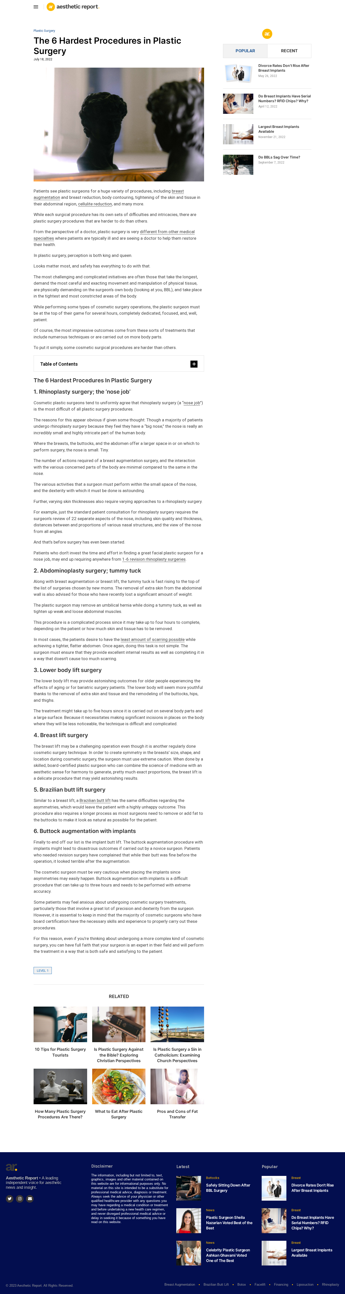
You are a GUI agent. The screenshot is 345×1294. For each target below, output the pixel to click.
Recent (289, 50)
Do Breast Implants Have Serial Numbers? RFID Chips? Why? (284, 98)
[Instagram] (19, 1199)
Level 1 (42, 971)
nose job (192, 402)
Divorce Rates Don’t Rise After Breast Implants (283, 68)
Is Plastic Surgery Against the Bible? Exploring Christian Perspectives (118, 1055)
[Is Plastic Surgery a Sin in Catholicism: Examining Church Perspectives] (177, 1024)
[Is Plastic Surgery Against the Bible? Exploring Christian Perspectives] (119, 1024)
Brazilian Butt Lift (216, 1284)
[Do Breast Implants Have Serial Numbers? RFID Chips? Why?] (238, 104)
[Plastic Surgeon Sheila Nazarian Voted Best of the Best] (188, 1220)
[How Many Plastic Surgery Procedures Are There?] (60, 1086)
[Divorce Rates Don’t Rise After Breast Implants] (238, 73)
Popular (245, 50)
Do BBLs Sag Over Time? (279, 157)
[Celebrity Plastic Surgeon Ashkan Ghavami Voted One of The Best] (188, 1253)
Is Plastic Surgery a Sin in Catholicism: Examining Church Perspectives (177, 1055)
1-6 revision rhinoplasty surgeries (154, 559)
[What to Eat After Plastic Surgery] (119, 1086)
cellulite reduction (95, 203)
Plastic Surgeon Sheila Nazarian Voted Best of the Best (229, 1222)
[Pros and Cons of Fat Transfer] (177, 1086)
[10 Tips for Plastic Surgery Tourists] (60, 1024)
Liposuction (305, 1284)
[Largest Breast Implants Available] (238, 134)
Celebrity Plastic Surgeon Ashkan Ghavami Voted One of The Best (228, 1255)
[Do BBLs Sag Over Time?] (238, 165)
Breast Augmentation (179, 1284)
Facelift (260, 1284)
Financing (281, 1284)
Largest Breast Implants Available (278, 129)
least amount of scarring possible (153, 639)
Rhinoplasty (330, 1284)
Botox (241, 1284)
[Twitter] (9, 1199)
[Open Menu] (36, 7)
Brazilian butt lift (95, 800)
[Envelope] (30, 1199)
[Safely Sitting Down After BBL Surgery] (188, 1188)
